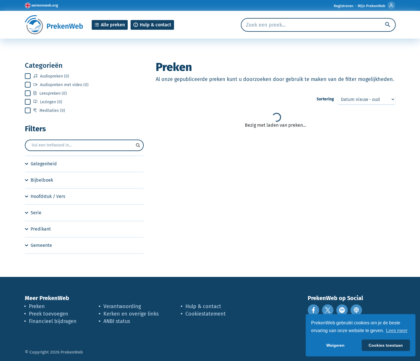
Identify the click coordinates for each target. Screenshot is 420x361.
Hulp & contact (203, 306)
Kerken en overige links (131, 314)
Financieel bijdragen (53, 321)
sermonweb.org (44, 5)
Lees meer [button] (396, 330)
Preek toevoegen (48, 314)
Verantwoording (122, 306)
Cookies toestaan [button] (386, 345)
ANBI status (116, 321)
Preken (37, 306)
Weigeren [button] (335, 345)
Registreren (343, 6)
